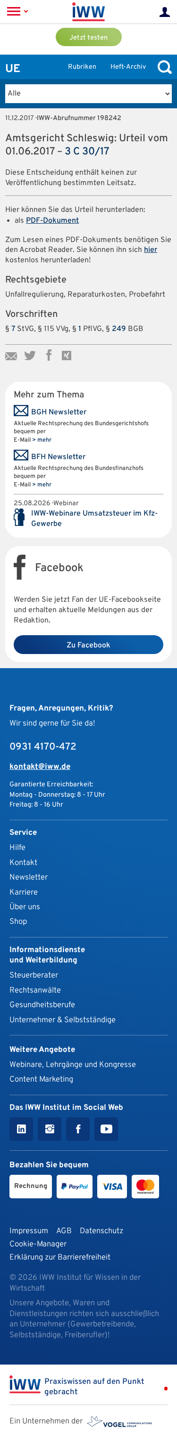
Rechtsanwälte (35, 990)
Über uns (24, 907)
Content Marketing (41, 1079)
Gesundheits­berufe (42, 1005)
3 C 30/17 (87, 151)
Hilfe (17, 848)
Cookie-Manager (38, 1244)
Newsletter (28, 877)
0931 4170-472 (42, 747)
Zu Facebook (88, 645)
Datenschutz (101, 1231)
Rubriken (82, 67)
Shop (18, 922)
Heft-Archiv (128, 67)
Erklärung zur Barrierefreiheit (59, 1257)
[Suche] (162, 67)
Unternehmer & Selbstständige (62, 1020)
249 (119, 329)
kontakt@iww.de (39, 767)
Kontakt (23, 863)
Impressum (28, 1231)
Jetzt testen (88, 37)
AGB (64, 1231)
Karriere (23, 892)
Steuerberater (33, 975)
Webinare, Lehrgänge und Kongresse (72, 1065)
